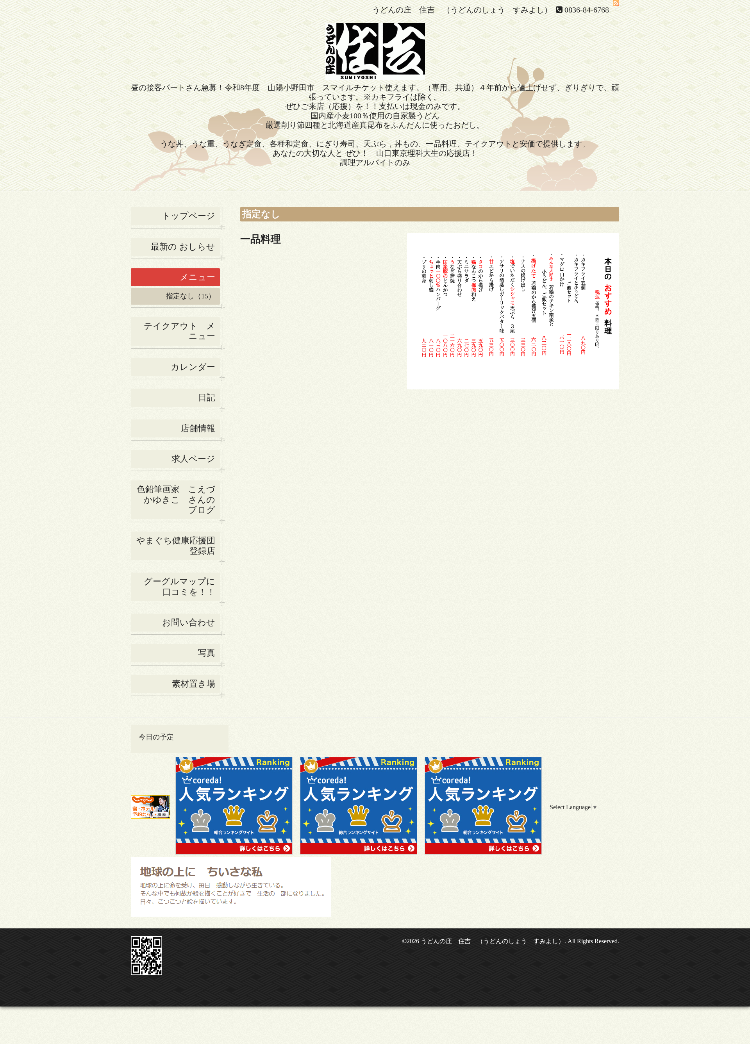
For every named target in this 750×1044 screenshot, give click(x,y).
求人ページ (193, 459)
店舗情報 (198, 428)
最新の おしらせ (183, 247)
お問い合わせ (188, 622)
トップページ (188, 216)
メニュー (197, 277)
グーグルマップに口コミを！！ (179, 586)
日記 (206, 397)
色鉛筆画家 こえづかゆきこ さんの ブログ (176, 499)
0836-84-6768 (586, 9)
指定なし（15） (190, 296)
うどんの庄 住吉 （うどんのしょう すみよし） (492, 941)
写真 (206, 653)
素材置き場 (193, 684)
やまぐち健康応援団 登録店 (178, 545)
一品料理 (260, 239)
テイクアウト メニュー (179, 331)
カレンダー (193, 367)
